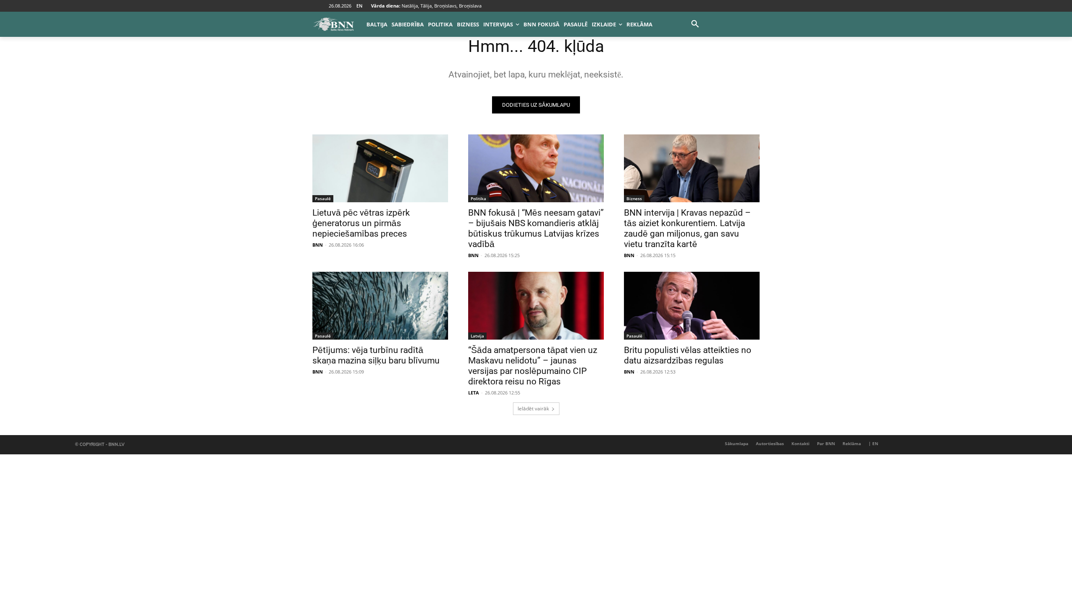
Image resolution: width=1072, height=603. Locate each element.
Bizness (634, 198)
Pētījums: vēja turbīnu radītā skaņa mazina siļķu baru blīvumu (376, 355)
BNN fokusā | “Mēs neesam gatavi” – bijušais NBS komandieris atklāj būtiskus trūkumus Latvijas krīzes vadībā (536, 228)
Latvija (477, 336)
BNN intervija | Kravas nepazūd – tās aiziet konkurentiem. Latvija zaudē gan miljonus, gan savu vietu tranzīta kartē (687, 228)
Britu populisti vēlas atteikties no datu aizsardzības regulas (687, 355)
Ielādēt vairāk (533, 408)
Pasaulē (323, 198)
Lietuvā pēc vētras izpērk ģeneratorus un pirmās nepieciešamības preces (361, 223)
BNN (317, 245)
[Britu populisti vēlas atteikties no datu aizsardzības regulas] (692, 306)
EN (359, 6)
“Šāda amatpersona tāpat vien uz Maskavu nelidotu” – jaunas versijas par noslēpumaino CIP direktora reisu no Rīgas (532, 366)
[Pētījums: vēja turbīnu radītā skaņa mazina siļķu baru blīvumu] (380, 306)
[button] (695, 24)
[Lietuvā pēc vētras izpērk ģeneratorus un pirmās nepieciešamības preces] (380, 168)
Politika (478, 198)
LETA (473, 392)
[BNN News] (333, 24)
